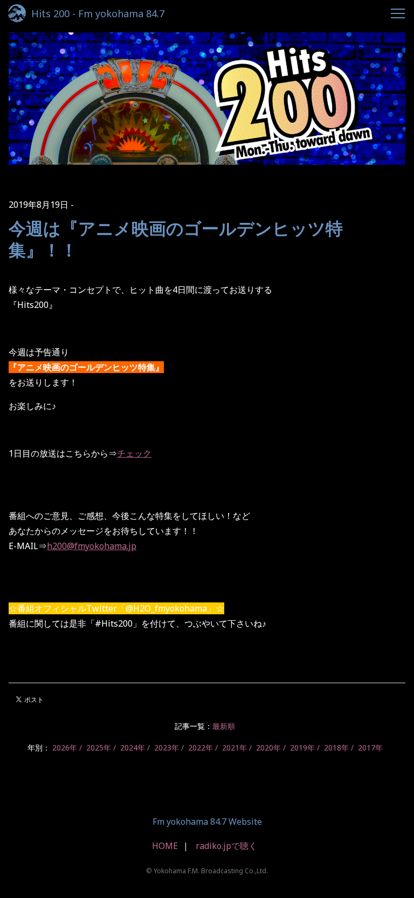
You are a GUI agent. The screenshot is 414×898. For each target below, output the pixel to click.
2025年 (98, 747)
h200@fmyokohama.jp (91, 546)
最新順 (223, 726)
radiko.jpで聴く (226, 846)
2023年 (166, 747)
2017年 (370, 747)
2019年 (302, 747)
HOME (165, 846)
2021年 (234, 747)
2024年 (132, 747)
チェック (134, 453)
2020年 (268, 747)
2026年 (64, 747)
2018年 (336, 747)
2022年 (200, 747)
